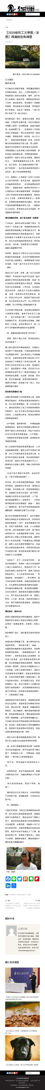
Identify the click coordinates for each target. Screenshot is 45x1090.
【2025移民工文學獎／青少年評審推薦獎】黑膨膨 (21, 1065)
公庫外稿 (22, 928)
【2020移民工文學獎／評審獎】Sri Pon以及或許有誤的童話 (12, 906)
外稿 (6, 27)
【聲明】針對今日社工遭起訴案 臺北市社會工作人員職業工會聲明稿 (31, 906)
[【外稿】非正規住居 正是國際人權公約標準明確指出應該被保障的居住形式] (22, 980)
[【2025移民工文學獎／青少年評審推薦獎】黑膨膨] (22, 1048)
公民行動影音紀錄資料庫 (22, 1078)
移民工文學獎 (26, 895)
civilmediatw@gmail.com (22, 1087)
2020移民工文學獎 (15, 895)
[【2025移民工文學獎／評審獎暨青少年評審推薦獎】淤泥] (22, 1014)
